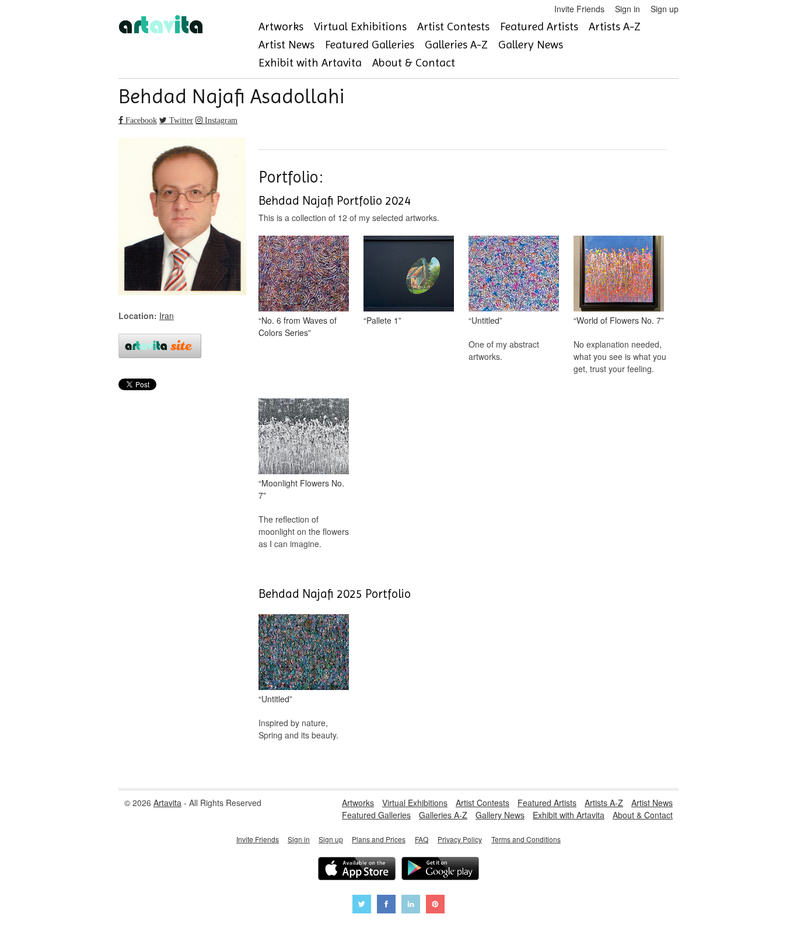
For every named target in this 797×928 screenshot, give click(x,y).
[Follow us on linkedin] (410, 905)
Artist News (286, 44)
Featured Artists (539, 26)
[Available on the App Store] (357, 870)
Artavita (167, 802)
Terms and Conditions (526, 839)
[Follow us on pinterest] (435, 905)
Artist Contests (453, 26)
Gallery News (530, 44)
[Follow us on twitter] (361, 905)
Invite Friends (579, 9)
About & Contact (413, 62)
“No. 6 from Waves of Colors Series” (297, 326)
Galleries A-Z (456, 44)
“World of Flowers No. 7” (619, 320)
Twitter (180, 120)
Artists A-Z (615, 26)
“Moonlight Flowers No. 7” (301, 489)
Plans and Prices (379, 839)
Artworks (280, 26)
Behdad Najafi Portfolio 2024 (334, 201)
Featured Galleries (369, 44)
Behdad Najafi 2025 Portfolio (334, 594)
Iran (166, 315)
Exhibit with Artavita (310, 62)
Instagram (219, 120)
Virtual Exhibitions (360, 26)
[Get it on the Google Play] (440, 870)
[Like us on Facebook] (386, 905)
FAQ (421, 839)
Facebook (140, 120)
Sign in (627, 9)
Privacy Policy (460, 839)
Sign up (665, 9)
